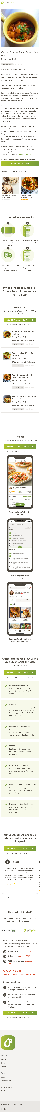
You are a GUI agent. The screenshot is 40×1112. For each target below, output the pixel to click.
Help (3, 1063)
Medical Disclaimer (8, 1087)
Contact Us (5, 1066)
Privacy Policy (6, 1077)
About (3, 1060)
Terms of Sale (6, 1084)
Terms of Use (6, 1080)
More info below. (25, 154)
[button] (38, 3)
